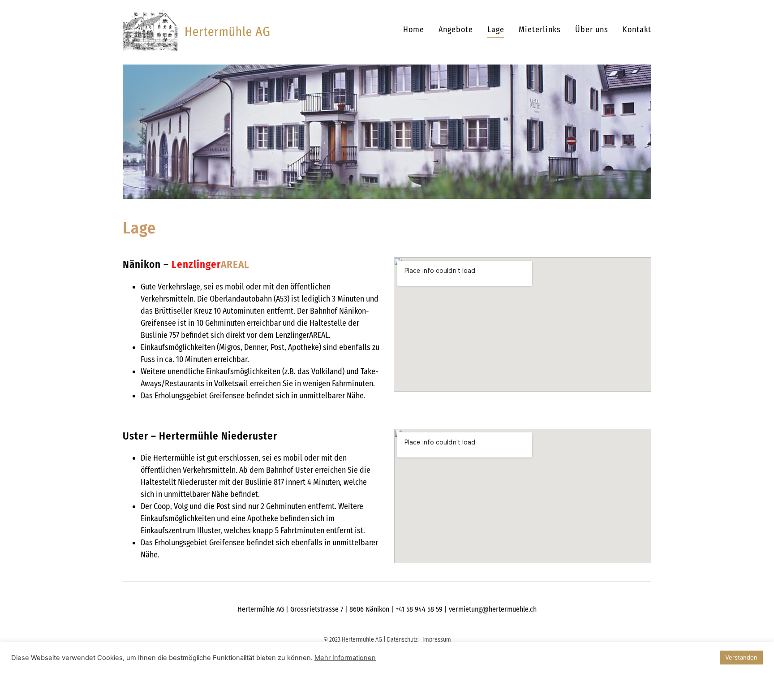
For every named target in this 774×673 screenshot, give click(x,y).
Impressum (436, 639)
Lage (495, 30)
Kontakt (637, 30)
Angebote (456, 30)
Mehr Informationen (345, 658)
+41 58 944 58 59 (419, 609)
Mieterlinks (540, 30)
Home (413, 30)
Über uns (591, 30)
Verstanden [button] (741, 657)
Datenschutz (402, 639)
